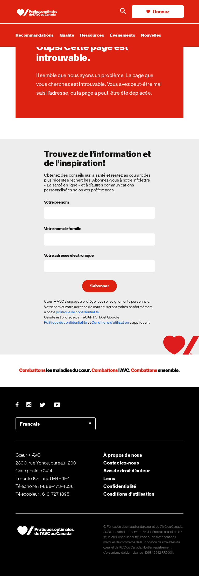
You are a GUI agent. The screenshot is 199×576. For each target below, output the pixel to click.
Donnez (161, 12)
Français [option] (30, 424)
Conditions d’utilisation (128, 494)
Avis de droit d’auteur (126, 471)
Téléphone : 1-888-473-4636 (45, 486)
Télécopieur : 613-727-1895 (42, 494)
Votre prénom (56, 202)
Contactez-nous (121, 463)
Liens (109, 478)
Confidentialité (119, 486)
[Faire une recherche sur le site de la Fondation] (123, 12)
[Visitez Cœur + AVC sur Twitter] (42, 404)
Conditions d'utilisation (110, 322)
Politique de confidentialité (65, 322)
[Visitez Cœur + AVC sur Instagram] (29, 404)
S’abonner (99, 286)
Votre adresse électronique (69, 255)
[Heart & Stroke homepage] (39, 13)
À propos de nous (122, 455)
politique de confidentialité (77, 312)
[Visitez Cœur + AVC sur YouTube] (57, 404)
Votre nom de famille (62, 229)
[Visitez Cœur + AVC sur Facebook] (19, 404)
